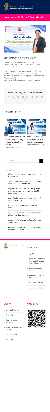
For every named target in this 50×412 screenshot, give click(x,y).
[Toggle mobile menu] (44, 8)
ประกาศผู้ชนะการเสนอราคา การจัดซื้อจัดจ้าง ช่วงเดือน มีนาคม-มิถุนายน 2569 (24, 214)
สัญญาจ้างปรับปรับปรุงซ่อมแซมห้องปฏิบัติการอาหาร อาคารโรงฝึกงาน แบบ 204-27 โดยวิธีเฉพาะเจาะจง (24, 191)
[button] (6, 134)
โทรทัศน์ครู (9, 340)
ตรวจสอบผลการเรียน (36, 283)
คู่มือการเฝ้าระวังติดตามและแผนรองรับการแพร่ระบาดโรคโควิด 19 (37, 261)
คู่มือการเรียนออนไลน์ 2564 (36, 269)
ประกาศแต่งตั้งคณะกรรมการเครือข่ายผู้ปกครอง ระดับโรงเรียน (24, 221)
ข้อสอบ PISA (10, 315)
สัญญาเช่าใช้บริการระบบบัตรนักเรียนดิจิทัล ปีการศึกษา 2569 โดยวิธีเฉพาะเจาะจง (24, 182)
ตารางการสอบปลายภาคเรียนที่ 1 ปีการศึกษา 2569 (23, 206)
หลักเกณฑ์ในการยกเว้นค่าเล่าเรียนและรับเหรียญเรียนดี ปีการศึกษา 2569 (24, 228)
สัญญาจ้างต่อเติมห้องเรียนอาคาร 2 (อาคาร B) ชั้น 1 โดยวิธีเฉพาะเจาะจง (25, 199)
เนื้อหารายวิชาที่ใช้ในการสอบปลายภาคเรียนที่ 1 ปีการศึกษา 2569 (24, 175)
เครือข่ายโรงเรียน (11, 335)
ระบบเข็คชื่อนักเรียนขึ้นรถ (36, 289)
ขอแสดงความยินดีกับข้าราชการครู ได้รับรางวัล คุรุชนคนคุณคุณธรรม (35, 139)
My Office (32, 254)
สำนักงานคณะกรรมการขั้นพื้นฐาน (13, 328)
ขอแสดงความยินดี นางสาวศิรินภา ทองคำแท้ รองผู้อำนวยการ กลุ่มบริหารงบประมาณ (14, 141)
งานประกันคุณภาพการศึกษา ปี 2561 (36, 276)
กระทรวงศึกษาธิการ (12, 310)
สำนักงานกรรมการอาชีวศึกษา (12, 321)
